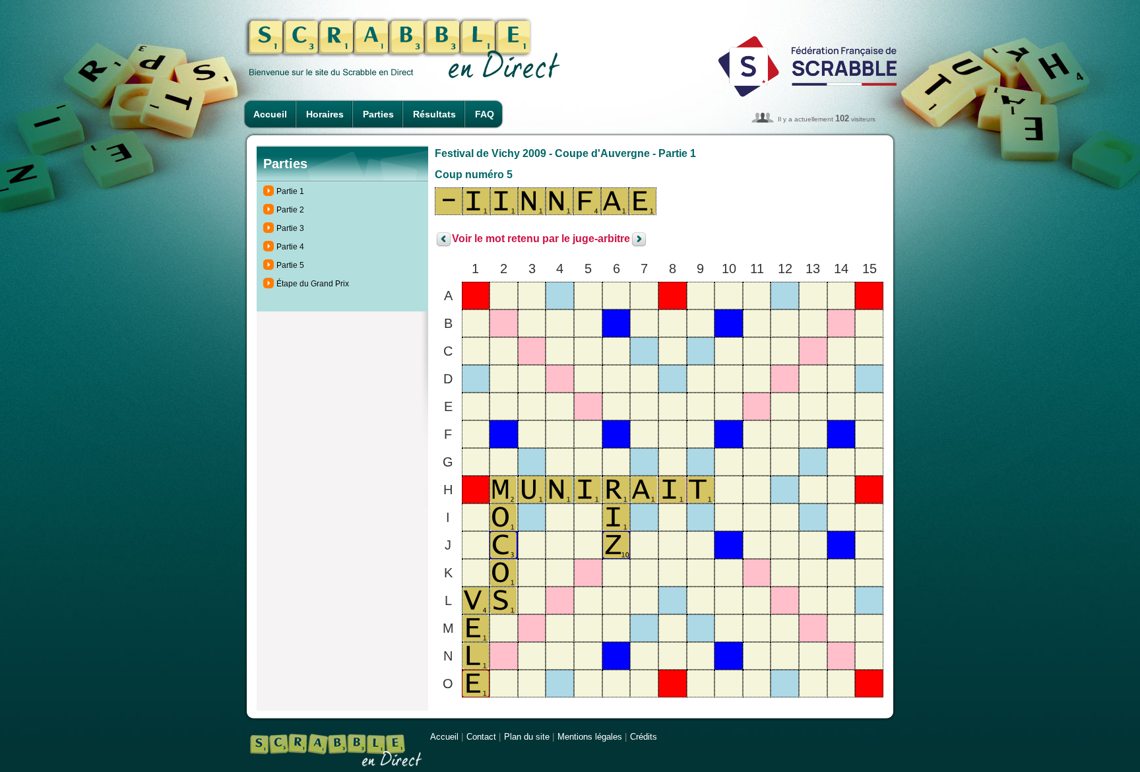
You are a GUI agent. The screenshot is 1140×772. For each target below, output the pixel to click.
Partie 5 (290, 265)
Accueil (270, 114)
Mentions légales (589, 737)
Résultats (434, 114)
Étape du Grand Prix (312, 283)
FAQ (484, 114)
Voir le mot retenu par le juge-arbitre (541, 239)
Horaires (325, 114)
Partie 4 (290, 246)
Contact (481, 737)
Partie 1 (290, 191)
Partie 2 (290, 209)
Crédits (643, 737)
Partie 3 (290, 228)
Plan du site (527, 737)
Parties (378, 114)
